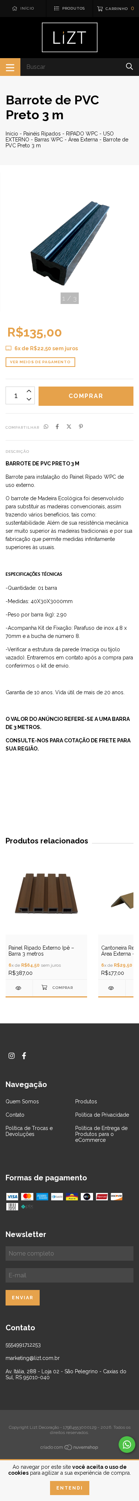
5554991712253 (23, 1345)
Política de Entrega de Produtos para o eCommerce (101, 1134)
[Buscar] (129, 66)
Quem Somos (22, 1101)
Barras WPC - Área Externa (66, 140)
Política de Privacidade (102, 1115)
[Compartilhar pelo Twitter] (69, 427)
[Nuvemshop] (69, 1449)
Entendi (69, 1488)
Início (12, 134)
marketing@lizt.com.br (33, 1358)
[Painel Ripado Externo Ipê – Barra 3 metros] (19, 988)
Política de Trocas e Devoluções (29, 1131)
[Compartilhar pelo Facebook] (57, 427)
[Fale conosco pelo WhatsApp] (127, 1444)
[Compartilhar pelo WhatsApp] (46, 427)
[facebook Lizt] (24, 1055)
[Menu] (10, 67)
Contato (15, 1115)
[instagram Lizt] (11, 1055)
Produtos (86, 1101)
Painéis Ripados (42, 134)
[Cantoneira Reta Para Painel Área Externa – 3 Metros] (111, 988)
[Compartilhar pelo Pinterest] (81, 427)
